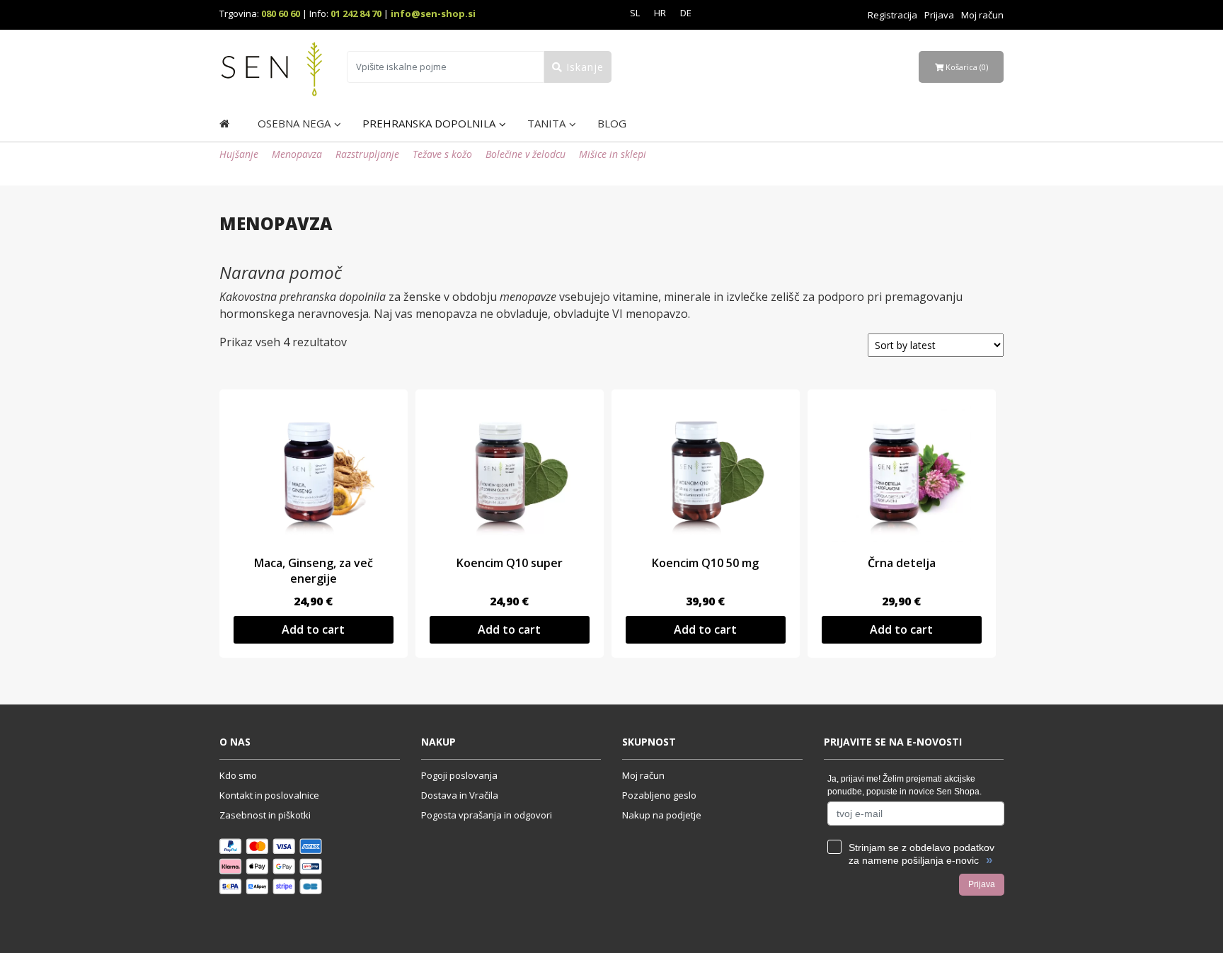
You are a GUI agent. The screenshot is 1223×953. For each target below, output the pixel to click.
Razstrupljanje (367, 154)
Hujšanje (238, 154)
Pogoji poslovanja (459, 775)
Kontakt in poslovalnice (269, 795)
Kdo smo (238, 775)
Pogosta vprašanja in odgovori (486, 815)
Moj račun (982, 14)
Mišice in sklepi (612, 154)
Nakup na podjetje (661, 815)
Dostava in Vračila (459, 795)
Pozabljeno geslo (659, 795)
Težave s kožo (442, 154)
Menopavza (297, 154)
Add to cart (313, 629)
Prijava (939, 14)
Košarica (965, 67)
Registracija (892, 14)
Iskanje (583, 67)
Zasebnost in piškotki (265, 815)
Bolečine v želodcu (525, 154)
